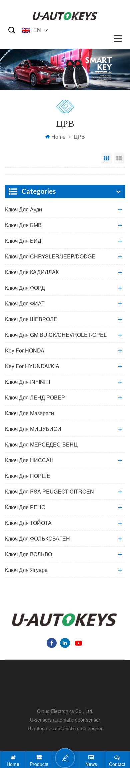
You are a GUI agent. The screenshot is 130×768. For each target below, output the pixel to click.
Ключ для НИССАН (29, 460)
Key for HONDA (24, 350)
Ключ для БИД (23, 240)
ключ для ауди (23, 209)
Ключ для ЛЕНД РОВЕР (35, 397)
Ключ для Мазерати (29, 413)
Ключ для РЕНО (25, 507)
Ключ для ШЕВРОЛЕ (31, 319)
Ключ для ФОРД (25, 287)
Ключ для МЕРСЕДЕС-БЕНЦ (41, 444)
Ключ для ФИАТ (25, 303)
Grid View (107, 158)
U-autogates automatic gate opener (65, 728)
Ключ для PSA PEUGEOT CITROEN (49, 491)
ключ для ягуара (26, 570)
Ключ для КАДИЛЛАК (32, 272)
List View (119, 158)
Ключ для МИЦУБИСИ (33, 429)
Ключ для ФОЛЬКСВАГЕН (37, 538)
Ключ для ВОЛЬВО (28, 554)
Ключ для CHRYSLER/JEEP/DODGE (50, 256)
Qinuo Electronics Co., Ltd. (65, 711)
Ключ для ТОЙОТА (28, 523)
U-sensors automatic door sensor (65, 719)
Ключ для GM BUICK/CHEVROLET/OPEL (56, 334)
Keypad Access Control (65, 737)
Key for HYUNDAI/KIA (32, 366)
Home (58, 136)
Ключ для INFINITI (27, 382)
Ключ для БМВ (23, 225)
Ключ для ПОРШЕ (27, 476)
